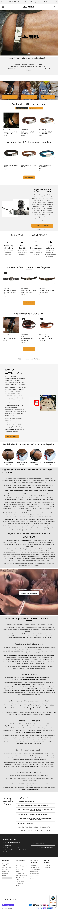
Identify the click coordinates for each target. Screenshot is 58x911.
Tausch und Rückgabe (21, 875)
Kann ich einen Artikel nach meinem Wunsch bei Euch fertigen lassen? (35, 810)
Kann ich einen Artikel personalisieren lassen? (32, 814)
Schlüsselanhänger (10, 413)
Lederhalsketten (9, 411)
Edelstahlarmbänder (35, 869)
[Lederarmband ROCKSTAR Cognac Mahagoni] (47, 325)
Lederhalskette (51, 655)
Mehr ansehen (29, 177)
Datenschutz (5, 871)
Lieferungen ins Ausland (25, 823)
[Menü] (55, 896)
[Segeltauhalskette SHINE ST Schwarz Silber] (11, 279)
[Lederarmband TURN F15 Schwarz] (11, 120)
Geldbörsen (33, 879)
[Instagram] (13, 899)
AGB (3, 866)
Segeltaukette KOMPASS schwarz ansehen (42, 226)
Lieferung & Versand (7, 864)
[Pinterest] (7, 899)
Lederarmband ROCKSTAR (29, 313)
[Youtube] (10, 899)
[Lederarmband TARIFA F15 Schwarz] (11, 153)
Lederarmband (37, 655)
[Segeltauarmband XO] (36, 455)
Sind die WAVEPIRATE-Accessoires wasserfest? (33, 805)
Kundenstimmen (20, 877)
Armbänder (32, 682)
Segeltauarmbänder (19, 409)
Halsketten (38, 682)
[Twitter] (5, 899)
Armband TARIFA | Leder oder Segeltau (29, 142)
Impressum (5, 873)
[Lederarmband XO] (8, 455)
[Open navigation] (12, 7)
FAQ (36, 783)
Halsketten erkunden (29, 97)
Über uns (18, 864)
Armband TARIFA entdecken (29, 593)
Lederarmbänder (9, 409)
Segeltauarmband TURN (36, 108)
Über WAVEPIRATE (11, 436)
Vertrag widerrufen (7, 877)
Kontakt (4, 875)
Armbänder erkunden (10, 97)
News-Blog (35, 565)
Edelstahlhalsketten (35, 875)
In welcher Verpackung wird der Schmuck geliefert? (34, 827)
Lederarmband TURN (21, 108)
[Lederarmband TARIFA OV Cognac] (29, 153)
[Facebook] (2, 899)
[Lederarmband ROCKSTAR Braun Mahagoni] (29, 325)
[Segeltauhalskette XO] (50, 455)
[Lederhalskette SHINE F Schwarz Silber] (29, 279)
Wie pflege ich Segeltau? (26, 801)
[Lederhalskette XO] (22, 455)
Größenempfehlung (21, 869)
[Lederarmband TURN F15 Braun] (29, 120)
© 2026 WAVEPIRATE (8, 908)
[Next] (56, 2)
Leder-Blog (47, 865)
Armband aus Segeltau (15, 560)
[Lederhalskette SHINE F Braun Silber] (47, 279)
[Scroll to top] (54, 907)
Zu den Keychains (48, 97)
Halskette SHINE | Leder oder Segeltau (29, 267)
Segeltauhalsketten (19, 411)
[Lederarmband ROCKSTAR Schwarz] (11, 325)
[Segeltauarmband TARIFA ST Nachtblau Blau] (47, 153)
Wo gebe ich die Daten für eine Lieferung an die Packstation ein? (35, 818)
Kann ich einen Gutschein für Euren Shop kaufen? (34, 831)
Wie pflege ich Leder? (25, 798)
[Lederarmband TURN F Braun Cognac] (47, 120)
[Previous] (1, 2)
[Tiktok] (15, 899)
